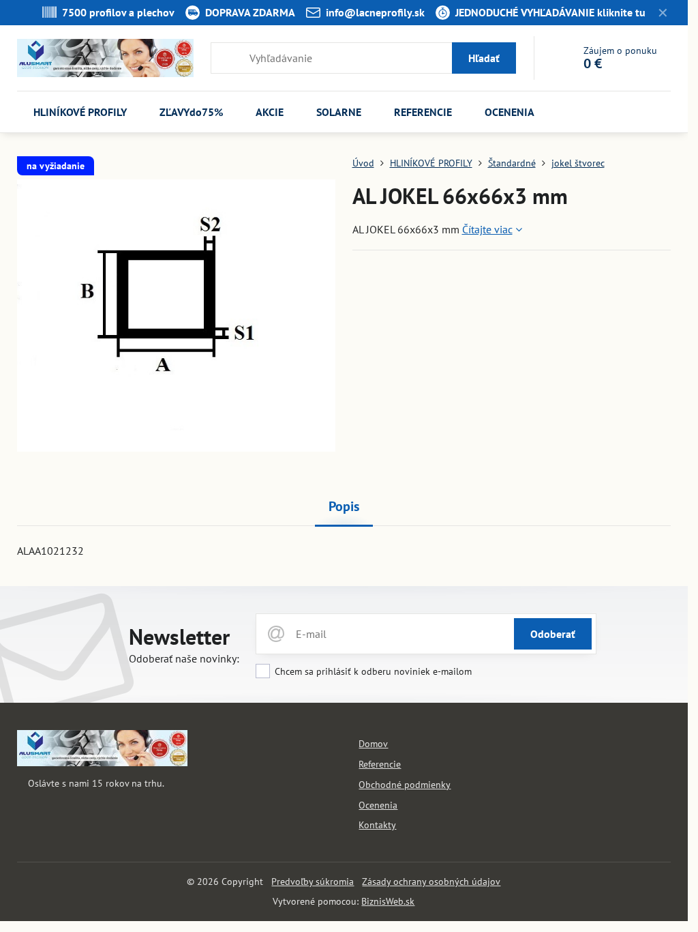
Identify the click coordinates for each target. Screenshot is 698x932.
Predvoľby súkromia (312, 881)
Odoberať (552, 634)
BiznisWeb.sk (387, 901)
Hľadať (484, 58)
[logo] (102, 763)
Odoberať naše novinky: (184, 658)
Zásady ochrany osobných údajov (431, 881)
